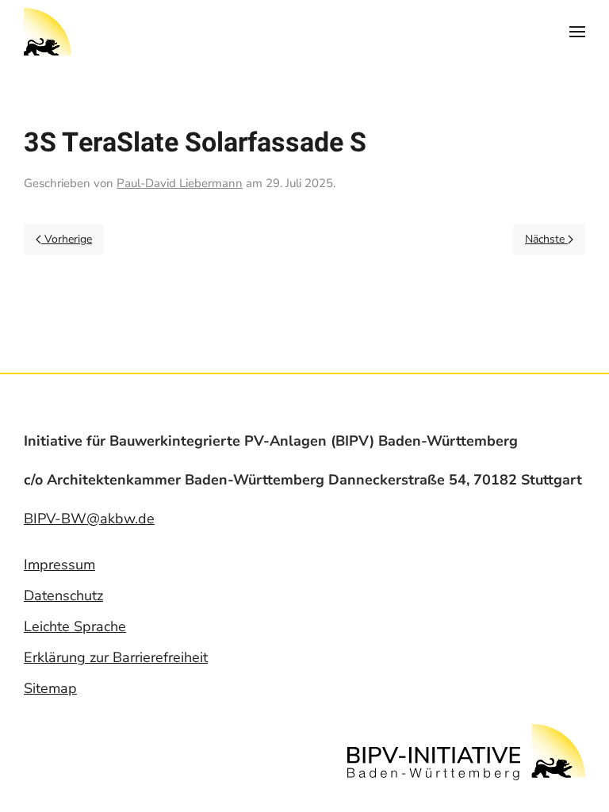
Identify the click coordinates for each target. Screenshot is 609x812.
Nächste (546, 239)
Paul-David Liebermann (180, 183)
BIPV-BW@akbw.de (89, 518)
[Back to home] (47, 31)
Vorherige (66, 239)
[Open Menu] (577, 31)
